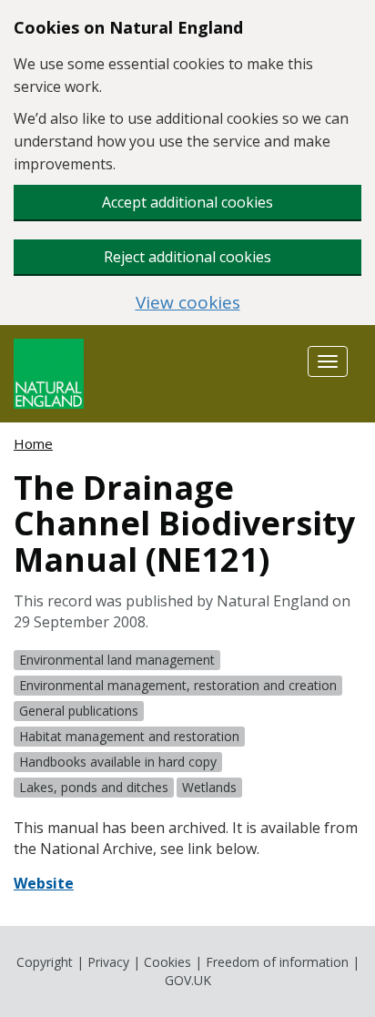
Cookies (167, 962)
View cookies (188, 302)
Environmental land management (117, 659)
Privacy (108, 962)
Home (33, 443)
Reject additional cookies (187, 257)
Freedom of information (277, 962)
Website (44, 883)
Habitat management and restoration (129, 736)
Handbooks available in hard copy (118, 761)
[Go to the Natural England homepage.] (49, 372)
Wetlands (209, 787)
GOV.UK (188, 980)
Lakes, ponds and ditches (93, 787)
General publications (78, 710)
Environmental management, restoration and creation (178, 685)
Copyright (44, 962)
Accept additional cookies (187, 202)
